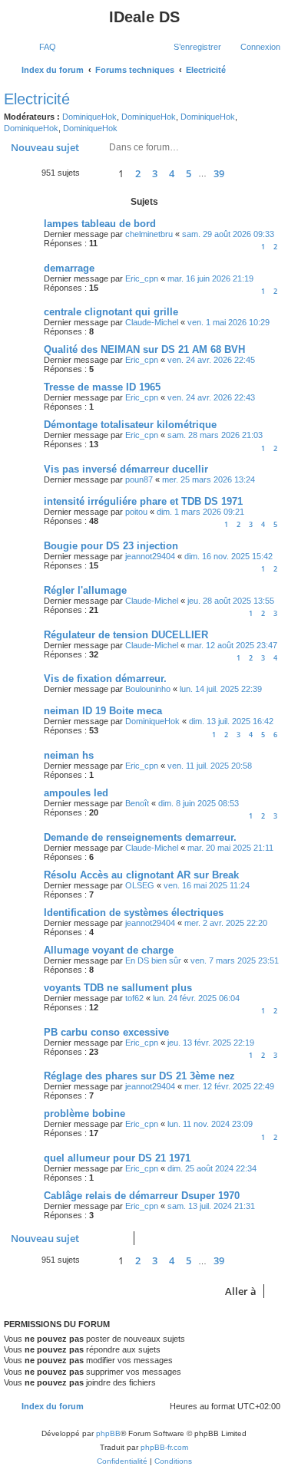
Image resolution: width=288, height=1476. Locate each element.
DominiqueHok (89, 116)
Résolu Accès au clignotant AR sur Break (141, 875)
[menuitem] (40, 47)
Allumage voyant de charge (109, 950)
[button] (97, 173)
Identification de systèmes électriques (133, 912)
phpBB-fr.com (164, 1447)
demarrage (69, 268)
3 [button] (154, 173)
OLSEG (139, 885)
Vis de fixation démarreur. (105, 678)
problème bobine (84, 1113)
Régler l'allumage (85, 590)
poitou (136, 511)
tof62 (134, 998)
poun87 (139, 479)
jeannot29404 (150, 556)
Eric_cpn (141, 278)
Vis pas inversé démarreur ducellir (126, 469)
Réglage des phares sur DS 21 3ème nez (139, 1076)
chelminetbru (149, 234)
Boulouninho (147, 689)
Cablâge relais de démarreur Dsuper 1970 (142, 1195)
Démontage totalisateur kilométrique (130, 424)
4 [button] (171, 173)
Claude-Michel (151, 322)
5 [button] (188, 173)
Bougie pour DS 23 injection (111, 546)
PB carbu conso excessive (106, 1032)
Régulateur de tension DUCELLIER (126, 635)
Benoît (137, 803)
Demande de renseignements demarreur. (140, 837)
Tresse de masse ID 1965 (102, 387)
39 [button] (219, 173)
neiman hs (69, 755)
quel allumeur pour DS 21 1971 (117, 1158)
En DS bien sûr (153, 960)
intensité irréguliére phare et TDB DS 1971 (143, 501)
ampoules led (76, 793)
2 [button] (138, 173)
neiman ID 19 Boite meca (103, 711)
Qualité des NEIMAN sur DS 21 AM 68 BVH (144, 349)
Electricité (37, 99)
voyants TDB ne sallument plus (118, 987)
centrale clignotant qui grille (111, 312)
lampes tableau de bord (100, 223)
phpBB (108, 1433)
